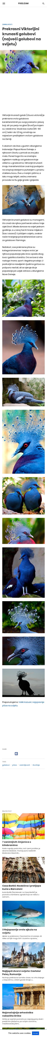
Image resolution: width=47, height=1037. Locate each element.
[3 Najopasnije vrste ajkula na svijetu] (23, 914)
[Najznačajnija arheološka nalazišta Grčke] (23, 997)
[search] (43, 3)
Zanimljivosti (7, 24)
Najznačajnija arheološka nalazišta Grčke (17, 1014)
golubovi (6, 765)
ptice (14, 765)
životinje (36, 765)
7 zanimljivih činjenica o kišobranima (16, 843)
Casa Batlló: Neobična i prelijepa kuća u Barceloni (21, 887)
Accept (35, 1033)
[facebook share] (16, 753)
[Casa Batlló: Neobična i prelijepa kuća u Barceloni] (23, 870)
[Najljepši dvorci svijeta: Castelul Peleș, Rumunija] (23, 955)
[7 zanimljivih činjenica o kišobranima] (23, 826)
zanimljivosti (25, 765)
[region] (23, 14)
